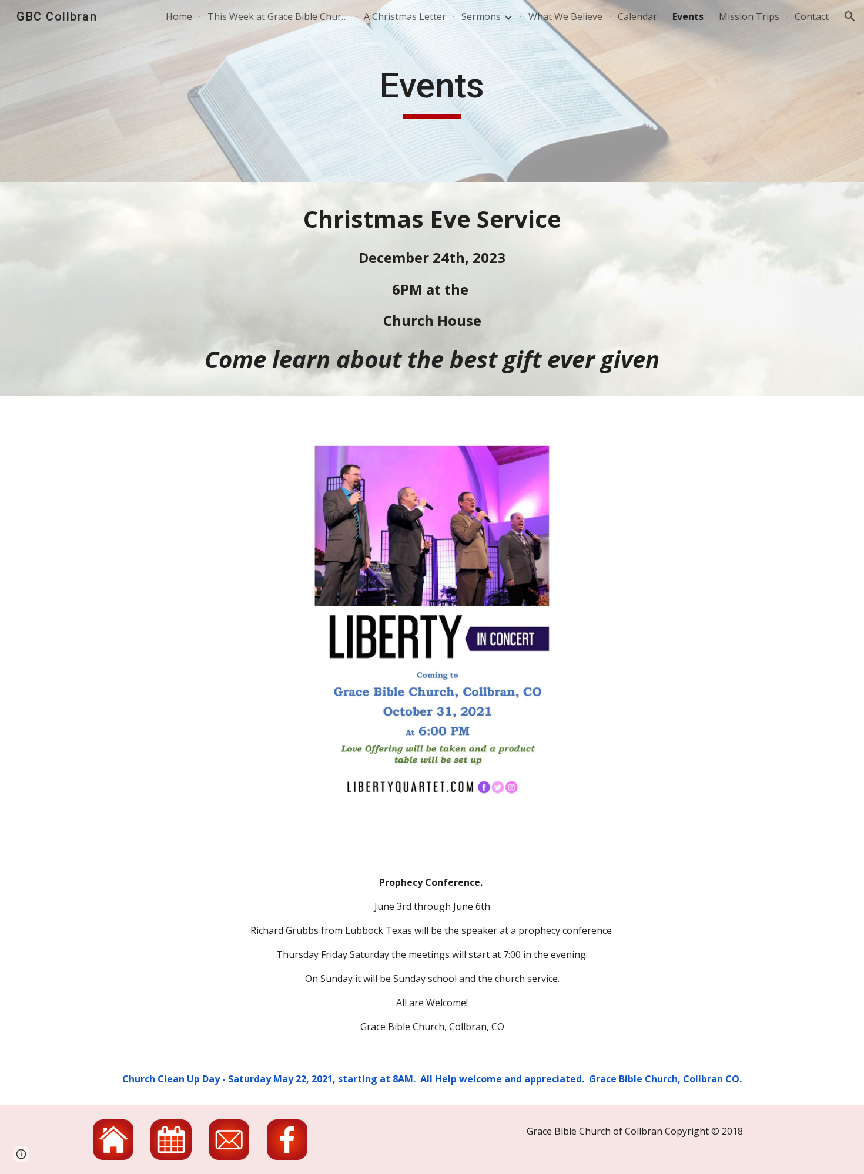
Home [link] (179, 16)
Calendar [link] (637, 16)
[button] (850, 16)
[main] (432, 91)
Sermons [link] (481, 16)
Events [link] (688, 16)
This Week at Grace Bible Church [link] (278, 16)
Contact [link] (812, 16)
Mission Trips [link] (749, 16)
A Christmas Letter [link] (405, 16)
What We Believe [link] (565, 16)
